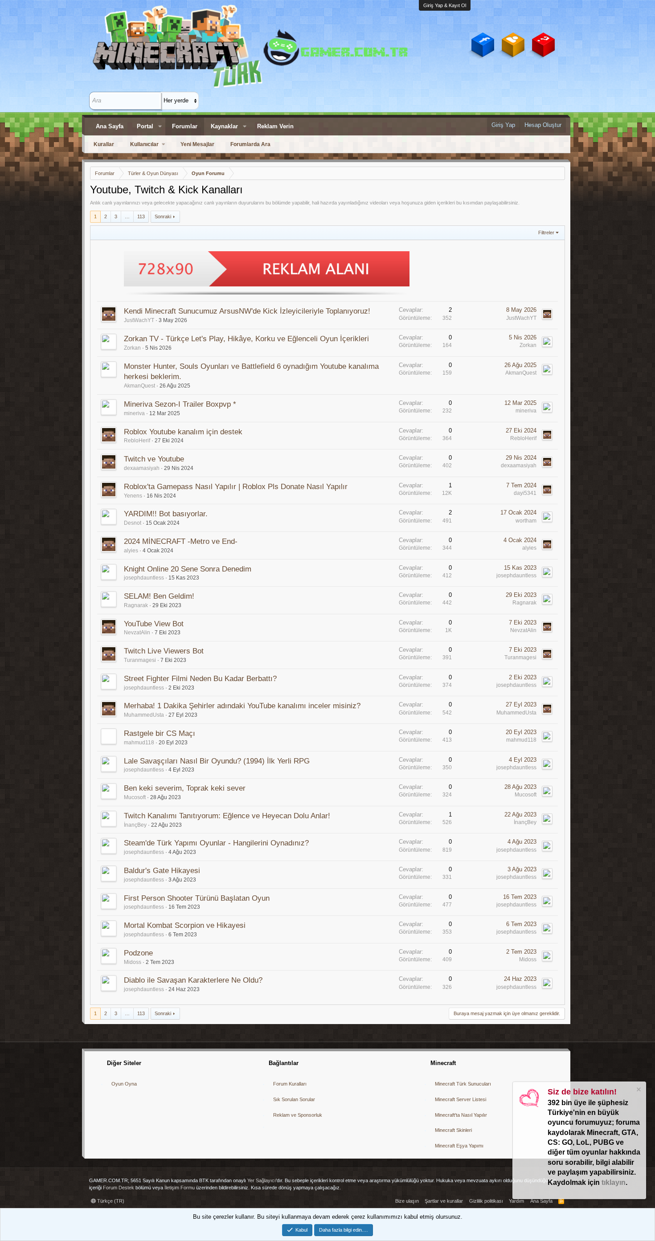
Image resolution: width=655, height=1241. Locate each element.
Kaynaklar (224, 126)
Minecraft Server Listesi (460, 1099)
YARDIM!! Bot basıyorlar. (166, 514)
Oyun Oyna (124, 1083)
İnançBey (135, 825)
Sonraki (163, 216)
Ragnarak (136, 605)
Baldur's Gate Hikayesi (162, 870)
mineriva (134, 413)
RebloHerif (137, 440)
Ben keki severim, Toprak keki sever (185, 788)
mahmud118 (139, 742)
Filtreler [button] (546, 232)
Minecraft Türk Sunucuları (463, 1083)
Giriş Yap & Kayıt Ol (444, 5)
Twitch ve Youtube (154, 459)
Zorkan (132, 348)
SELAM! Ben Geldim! (159, 596)
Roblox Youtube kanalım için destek (183, 432)
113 (141, 216)
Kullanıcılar (144, 144)
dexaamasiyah (142, 468)
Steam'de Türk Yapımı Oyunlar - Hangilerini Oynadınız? (216, 843)
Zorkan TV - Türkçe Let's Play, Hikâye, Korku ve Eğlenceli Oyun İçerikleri (246, 339)
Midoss (132, 962)
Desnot (132, 523)
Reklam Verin (275, 126)
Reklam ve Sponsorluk (297, 1115)
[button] (160, 126)
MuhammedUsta (144, 715)
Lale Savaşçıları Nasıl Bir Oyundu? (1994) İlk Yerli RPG (217, 761)
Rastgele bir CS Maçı (159, 733)
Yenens (133, 496)
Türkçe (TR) (110, 1201)
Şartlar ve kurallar (444, 1201)
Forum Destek (118, 1187)
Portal (145, 126)
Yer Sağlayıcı (261, 1180)
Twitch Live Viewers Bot (164, 651)
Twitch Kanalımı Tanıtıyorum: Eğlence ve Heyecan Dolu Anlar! (227, 816)
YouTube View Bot (154, 624)
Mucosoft (135, 797)
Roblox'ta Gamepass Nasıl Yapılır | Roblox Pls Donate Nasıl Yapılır (236, 486)
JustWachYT (139, 320)
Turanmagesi (140, 660)
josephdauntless (144, 578)
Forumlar (184, 126)
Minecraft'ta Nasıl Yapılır (461, 1115)
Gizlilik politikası (486, 1201)
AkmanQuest (139, 386)
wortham (526, 521)
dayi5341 (525, 493)
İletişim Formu (179, 1187)
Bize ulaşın (407, 1201)
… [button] (127, 216)
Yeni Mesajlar (197, 144)
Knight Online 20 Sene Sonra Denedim (187, 569)
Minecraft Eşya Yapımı (459, 1145)
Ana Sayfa (109, 126)
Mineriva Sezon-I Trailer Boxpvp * (180, 404)
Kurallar (104, 144)
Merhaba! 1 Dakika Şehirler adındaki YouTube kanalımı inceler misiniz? (242, 706)
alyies (131, 550)
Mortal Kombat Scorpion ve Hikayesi (185, 925)
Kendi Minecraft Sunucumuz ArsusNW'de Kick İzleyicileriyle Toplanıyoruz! (247, 311)
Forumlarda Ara (250, 144)
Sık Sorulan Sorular (294, 1099)
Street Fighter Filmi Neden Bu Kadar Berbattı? (200, 678)
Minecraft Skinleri (453, 1130)
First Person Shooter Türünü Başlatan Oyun (197, 898)
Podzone (138, 953)
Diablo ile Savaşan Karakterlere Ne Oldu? (193, 980)
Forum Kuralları (290, 1083)
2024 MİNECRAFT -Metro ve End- (180, 541)
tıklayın (614, 1182)
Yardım (516, 1201)
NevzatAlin (137, 632)
